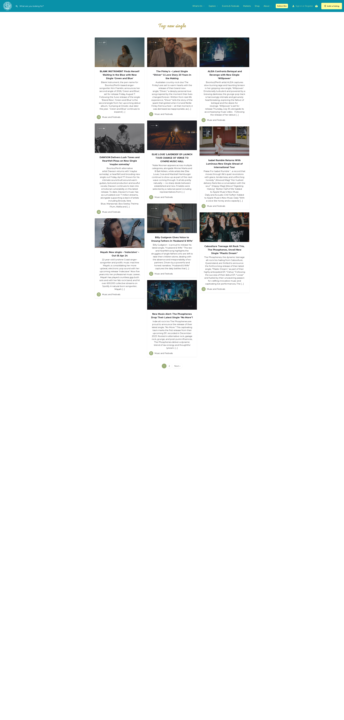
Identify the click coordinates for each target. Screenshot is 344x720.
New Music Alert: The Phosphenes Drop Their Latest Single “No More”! (172, 316)
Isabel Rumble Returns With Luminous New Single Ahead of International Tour (224, 164)
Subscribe (282, 6)
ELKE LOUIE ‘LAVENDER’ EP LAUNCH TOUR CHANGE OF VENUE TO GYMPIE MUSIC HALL (172, 158)
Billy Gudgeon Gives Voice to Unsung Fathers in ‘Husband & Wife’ (172, 239)
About (266, 6)
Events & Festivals (230, 6)
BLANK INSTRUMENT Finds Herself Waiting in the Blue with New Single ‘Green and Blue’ (119, 75)
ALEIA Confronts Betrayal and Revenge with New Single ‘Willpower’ (224, 75)
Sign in (299, 6)
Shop (257, 6)
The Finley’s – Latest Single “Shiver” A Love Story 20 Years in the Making (172, 75)
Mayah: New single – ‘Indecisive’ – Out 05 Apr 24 (119, 254)
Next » (177, 366)
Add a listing (333, 6)
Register (309, 6)
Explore (212, 6)
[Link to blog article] (119, 52)
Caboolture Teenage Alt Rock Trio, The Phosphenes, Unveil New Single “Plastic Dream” (224, 250)
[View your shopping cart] (316, 6)
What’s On (197, 6)
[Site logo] (7, 6)
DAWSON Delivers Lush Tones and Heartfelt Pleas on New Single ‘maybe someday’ (120, 161)
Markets (247, 6)
